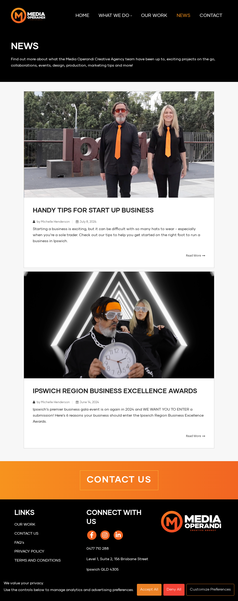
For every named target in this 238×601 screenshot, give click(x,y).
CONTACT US (26, 534)
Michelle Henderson (55, 221)
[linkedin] (118, 535)
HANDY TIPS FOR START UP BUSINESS (93, 210)
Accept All (149, 589)
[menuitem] (82, 16)
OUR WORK (24, 525)
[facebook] (91, 535)
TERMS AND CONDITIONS (37, 560)
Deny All (174, 589)
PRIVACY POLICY (29, 551)
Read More (194, 255)
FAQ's (19, 543)
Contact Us (119, 480)
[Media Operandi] (28, 15)
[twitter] (105, 535)
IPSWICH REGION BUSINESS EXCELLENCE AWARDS (115, 391)
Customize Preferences (210, 589)
